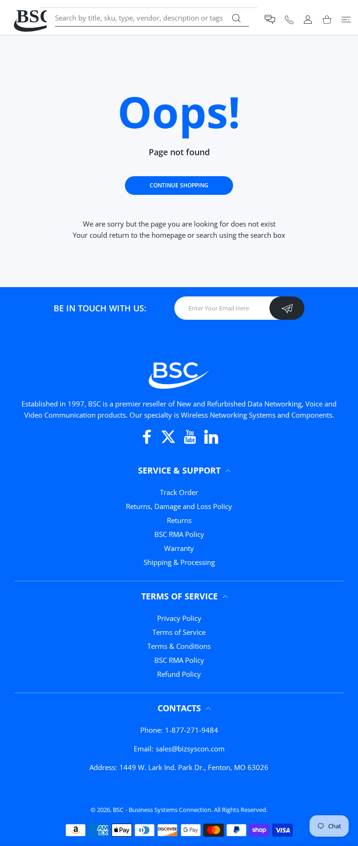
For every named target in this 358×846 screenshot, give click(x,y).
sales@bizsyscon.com (190, 748)
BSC (118, 809)
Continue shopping (179, 185)
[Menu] (346, 19)
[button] (270, 19)
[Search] (236, 18)
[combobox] (152, 18)
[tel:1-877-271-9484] (289, 19)
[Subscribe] (286, 308)
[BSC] (179, 374)
